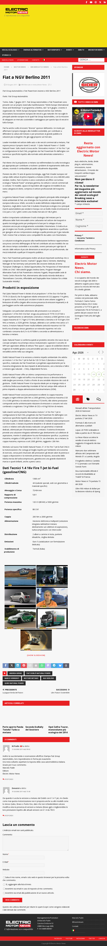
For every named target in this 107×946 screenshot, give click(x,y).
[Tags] (88, 399)
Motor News (20, 67)
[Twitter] (100, 2)
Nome (5, 854)
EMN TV (81, 50)
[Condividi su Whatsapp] (42, 665)
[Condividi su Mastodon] (48, 665)
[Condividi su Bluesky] (60, 665)
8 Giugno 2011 (11, 84)
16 (104, 374)
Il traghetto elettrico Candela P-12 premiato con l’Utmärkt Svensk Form (87, 464)
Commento (7, 834)
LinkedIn (102, 938)
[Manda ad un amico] (30, 665)
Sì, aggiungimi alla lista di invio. (18, 884)
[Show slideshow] (36, 655)
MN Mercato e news (29, 84)
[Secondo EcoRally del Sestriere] (36, 716)
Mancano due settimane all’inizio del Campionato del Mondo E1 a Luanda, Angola (87, 453)
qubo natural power (14, 683)
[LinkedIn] (104, 2)
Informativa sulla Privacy (85, 248)
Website (6, 869)
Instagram (80, 938)
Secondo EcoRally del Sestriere (34, 728)
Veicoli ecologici (9, 50)
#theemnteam (22, 60)
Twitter (92, 938)
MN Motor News (95, 50)
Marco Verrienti (12, 678)
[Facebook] (86, 2)
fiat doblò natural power (38, 673)
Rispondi (9, 779)
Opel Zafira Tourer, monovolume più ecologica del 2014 (58, 729)
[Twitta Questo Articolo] (12, 665)
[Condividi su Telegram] (54, 665)
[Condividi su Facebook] (6, 665)
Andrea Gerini (15, 673)
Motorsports (54, 50)
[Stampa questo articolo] (36, 665)
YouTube (69, 938)
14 (93, 374)
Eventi (69, 50)
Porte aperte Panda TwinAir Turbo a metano (13, 729)
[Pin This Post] (24, 665)
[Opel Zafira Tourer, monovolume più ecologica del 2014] (59, 716)
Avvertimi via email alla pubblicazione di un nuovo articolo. (29, 893)
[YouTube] (91, 2)
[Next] (99, 85)
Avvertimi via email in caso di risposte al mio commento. (29, 888)
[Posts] (77, 399)
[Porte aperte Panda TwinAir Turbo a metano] (13, 716)
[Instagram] (95, 2)
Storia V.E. (6, 55)
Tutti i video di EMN (88, 102)
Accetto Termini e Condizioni (84, 239)
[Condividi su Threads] (66, 665)
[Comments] (98, 399)
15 (99, 374)
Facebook (58, 938)
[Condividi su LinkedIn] (18, 665)
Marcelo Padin (7, 60)
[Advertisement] (73, 25)
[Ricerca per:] (91, 59)
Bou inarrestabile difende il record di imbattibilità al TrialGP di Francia (86, 474)
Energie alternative (32, 50)
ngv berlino (48, 678)
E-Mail (5, 862)
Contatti (35, 60)
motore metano (31, 678)
